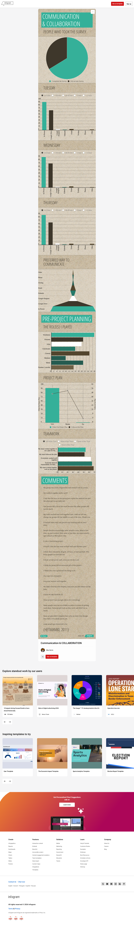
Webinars (83, 852)
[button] (58, 81)
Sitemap (82, 867)
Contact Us (12, 882)
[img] (68, 58)
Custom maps (36, 864)
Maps (10, 852)
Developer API (84, 861)
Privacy (17, 909)
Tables (10, 858)
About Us (106, 843)
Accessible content (37, 852)
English (10, 886)
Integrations (35, 867)
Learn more (67, 805)
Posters (10, 864)
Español (28, 886)
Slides (10, 861)
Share (44, 636)
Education (59, 858)
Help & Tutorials (84, 843)
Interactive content (37, 843)
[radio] (46, 95)
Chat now (21, 882)
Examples (83, 849)
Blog (105, 849)
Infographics (11, 843)
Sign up (129, 4)
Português (22, 886)
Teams (58, 861)
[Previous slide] (5, 722)
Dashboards (11, 849)
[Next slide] (10, 722)
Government (59, 852)
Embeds (34, 846)
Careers (106, 846)
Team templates (37, 858)
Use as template (117, 4)
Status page (83, 864)
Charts (10, 855)
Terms (10, 909)
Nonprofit (59, 855)
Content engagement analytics (41, 855)
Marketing (59, 846)
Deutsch (15, 886)
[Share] (43, 657)
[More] (93, 12)
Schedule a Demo (85, 858)
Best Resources (84, 855)
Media (58, 843)
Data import (35, 861)
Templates (35, 870)
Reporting (59, 849)
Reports (10, 846)
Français (33, 886)
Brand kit (34, 849)
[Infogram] (7, 3)
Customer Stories (85, 846)
